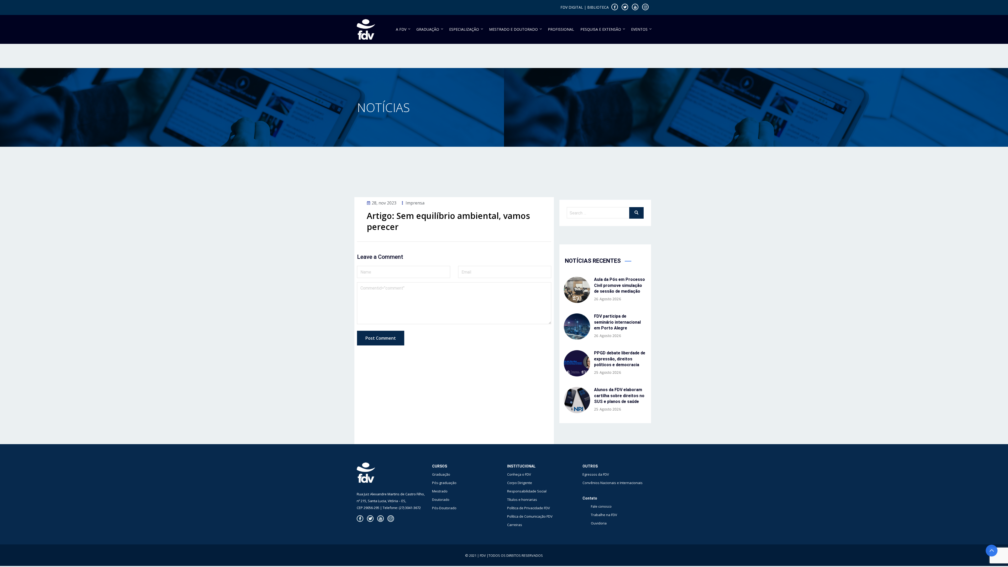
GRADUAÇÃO (427, 29)
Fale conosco (601, 506)
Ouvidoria (599, 523)
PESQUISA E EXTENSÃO (600, 29)
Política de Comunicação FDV (530, 516)
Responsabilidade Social (527, 491)
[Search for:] (605, 212)
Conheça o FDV (519, 474)
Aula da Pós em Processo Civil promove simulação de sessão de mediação (619, 285)
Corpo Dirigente (519, 482)
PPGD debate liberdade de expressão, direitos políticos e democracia (619, 358)
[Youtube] (635, 7)
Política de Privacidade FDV (528, 508)
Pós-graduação (444, 482)
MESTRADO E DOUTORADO (513, 29)
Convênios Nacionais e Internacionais (612, 482)
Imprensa (415, 203)
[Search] (636, 213)
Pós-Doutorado (444, 508)
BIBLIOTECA (598, 7)
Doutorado (440, 499)
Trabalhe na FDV (604, 514)
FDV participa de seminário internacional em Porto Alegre (617, 322)
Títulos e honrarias (522, 499)
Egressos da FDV (595, 474)
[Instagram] (645, 7)
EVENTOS (639, 29)
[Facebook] (614, 7)
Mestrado (440, 491)
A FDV (401, 29)
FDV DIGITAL (571, 7)
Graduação (441, 474)
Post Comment (380, 338)
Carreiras (514, 524)
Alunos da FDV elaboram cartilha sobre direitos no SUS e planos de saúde (619, 395)
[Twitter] (625, 7)
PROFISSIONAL (561, 29)
